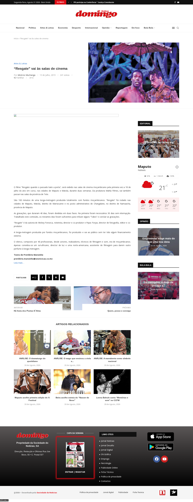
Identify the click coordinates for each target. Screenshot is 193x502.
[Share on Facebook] (42, 277)
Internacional (91, 28)
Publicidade (123, 492)
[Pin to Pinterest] (56, 277)
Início (16, 38)
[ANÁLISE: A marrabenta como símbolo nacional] (112, 342)
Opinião (106, 28)
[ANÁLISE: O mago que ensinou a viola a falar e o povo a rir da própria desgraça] (72, 342)
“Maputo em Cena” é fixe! (158, 240)
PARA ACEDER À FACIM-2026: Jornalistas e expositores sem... (99, 2)
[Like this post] (35, 277)
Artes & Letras (47, 28)
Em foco (136, 28)
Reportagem (121, 28)
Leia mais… (19, 263)
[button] (68, 2)
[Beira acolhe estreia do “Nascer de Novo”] (72, 381)
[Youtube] (178, 2)
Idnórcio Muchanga (26, 75)
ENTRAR (69, 472)
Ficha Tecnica (138, 492)
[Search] (177, 28)
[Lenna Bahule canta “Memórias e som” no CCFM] (112, 381)
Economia (63, 28)
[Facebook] (174, 2)
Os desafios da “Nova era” (159, 142)
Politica (32, 28)
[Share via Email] (63, 277)
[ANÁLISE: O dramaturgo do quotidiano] (32, 342)
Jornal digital (108, 492)
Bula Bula (148, 28)
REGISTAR (80, 472)
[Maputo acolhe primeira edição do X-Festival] (32, 381)
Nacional (20, 28)
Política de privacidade (89, 492)
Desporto (76, 28)
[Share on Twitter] (49, 277)
